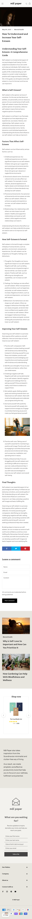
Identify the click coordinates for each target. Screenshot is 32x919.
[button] (13, 721)
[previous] (4, 715)
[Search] (26, 3)
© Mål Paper (16, 900)
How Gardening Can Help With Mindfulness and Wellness (15, 677)
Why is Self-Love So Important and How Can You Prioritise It (14, 644)
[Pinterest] (11, 891)
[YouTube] (15, 891)
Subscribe (16, 854)
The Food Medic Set (16, 719)
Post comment (10, 601)
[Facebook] (3, 891)
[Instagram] (7, 891)
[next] (28, 715)
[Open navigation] (2, 3)
